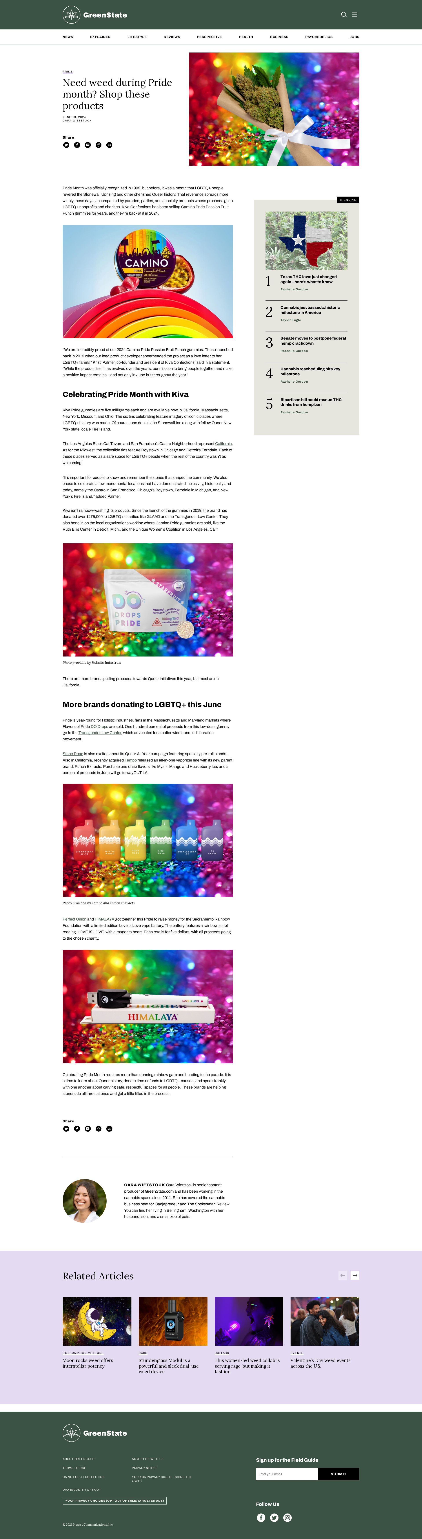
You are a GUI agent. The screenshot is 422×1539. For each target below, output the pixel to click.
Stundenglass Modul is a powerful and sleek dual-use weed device (169, 1365)
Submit (339, 1474)
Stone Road (73, 754)
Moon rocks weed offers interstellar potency (88, 1363)
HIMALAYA (104, 919)
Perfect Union (74, 919)
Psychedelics (319, 37)
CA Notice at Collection (84, 1477)
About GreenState (79, 1459)
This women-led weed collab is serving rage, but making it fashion (247, 1365)
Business (279, 37)
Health (246, 37)
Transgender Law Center (99, 733)
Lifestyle (137, 37)
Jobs (354, 37)
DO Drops (99, 726)
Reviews (172, 37)
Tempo (131, 760)
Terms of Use (74, 1468)
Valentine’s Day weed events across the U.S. (321, 1363)
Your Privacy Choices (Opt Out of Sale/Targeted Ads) (114, 1500)
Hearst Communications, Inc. (93, 1524)
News (68, 37)
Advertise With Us (148, 1459)
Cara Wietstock (77, 120)
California (223, 443)
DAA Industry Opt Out (82, 1489)
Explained (100, 37)
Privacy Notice (145, 1468)
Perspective (209, 37)
